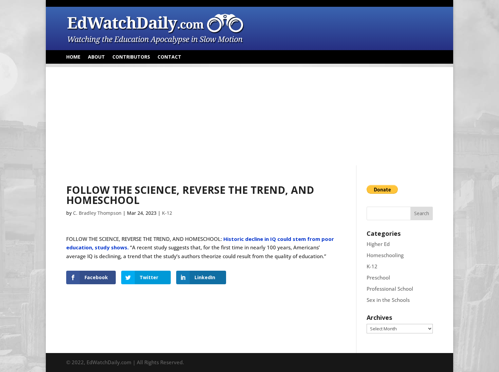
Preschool (378, 277)
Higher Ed (378, 244)
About (96, 57)
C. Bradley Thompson (97, 213)
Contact (169, 57)
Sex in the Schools (388, 299)
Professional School (390, 288)
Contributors (131, 57)
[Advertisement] (249, 114)
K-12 (167, 213)
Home (73, 57)
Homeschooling (385, 255)
